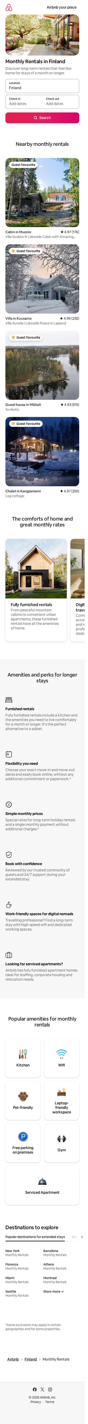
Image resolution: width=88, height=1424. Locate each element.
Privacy (35, 1402)
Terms (49, 1402)
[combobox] (42, 88)
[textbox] (24, 104)
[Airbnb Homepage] (8, 7)
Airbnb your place (61, 7)
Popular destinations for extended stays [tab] (35, 1237)
